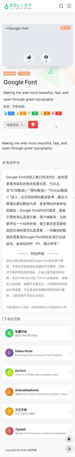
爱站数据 (37, 190)
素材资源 (10, 73)
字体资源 (24, 73)
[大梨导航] (17, 6)
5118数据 (18, 190)
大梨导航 (32, 450)
